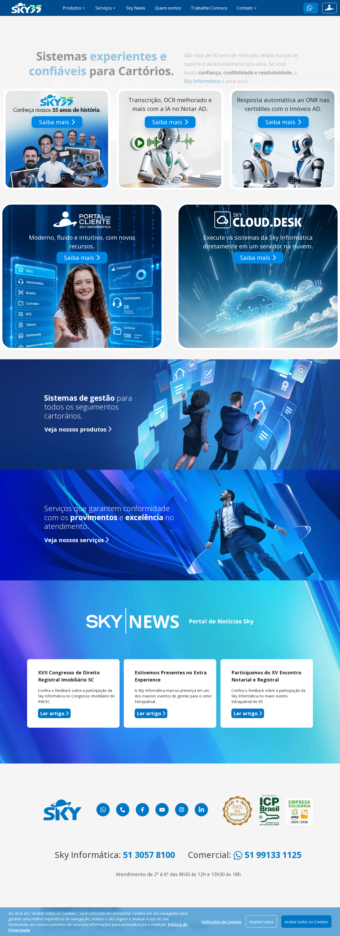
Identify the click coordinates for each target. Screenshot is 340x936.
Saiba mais (54, 122)
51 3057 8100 (149, 854)
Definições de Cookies (221, 921)
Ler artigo (52, 713)
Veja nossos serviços (74, 540)
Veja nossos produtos (75, 429)
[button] (310, 8)
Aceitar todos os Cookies (306, 921)
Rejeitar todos (261, 921)
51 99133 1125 (272, 854)
